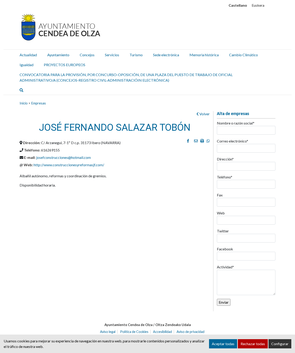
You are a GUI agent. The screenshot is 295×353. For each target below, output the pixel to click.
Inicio (24, 103)
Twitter (223, 231)
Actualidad (28, 55)
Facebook (225, 249)
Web (221, 213)
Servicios (112, 55)
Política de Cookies (134, 332)
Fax (220, 195)
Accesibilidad (162, 332)
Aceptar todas (223, 343)
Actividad (225, 267)
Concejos (87, 55)
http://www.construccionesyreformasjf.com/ (69, 165)
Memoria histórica (204, 55)
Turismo (136, 55)
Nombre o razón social (235, 123)
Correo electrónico (232, 141)
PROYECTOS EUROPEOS (64, 64)
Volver (204, 114)
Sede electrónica (166, 55)
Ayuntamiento (58, 55)
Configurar (280, 343)
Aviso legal (107, 332)
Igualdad (26, 64)
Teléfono (224, 177)
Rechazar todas (253, 343)
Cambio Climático (243, 55)
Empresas (38, 103)
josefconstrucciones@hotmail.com (63, 157)
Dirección (225, 159)
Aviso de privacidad (190, 332)
